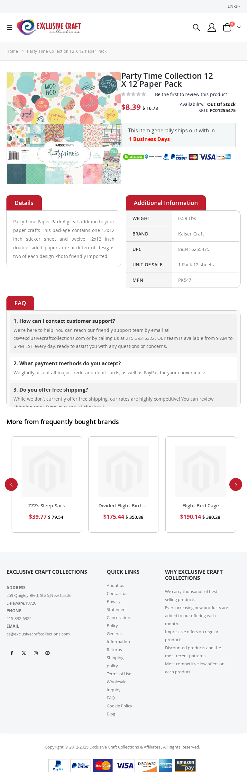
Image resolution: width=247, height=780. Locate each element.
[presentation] (11, 484)
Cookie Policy (119, 706)
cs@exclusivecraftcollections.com (38, 634)
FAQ (111, 698)
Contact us (117, 593)
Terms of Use (119, 674)
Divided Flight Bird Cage (47, 505)
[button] (115, 180)
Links (233, 6)
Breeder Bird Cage (200, 505)
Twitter (24, 653)
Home (12, 51)
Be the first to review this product (191, 94)
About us (115, 585)
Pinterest (47, 653)
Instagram (36, 653)
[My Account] (212, 27)
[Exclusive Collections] (49, 27)
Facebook (12, 653)
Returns (114, 649)
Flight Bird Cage (123, 505)
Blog (111, 714)
